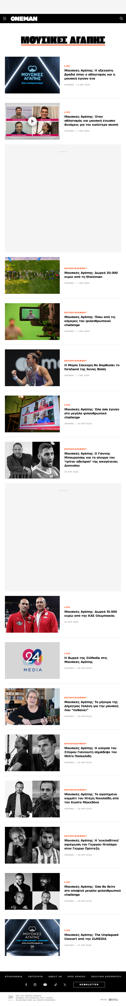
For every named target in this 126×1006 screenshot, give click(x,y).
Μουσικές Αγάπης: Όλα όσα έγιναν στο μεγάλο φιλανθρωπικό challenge (91, 413)
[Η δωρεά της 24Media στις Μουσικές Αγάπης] (32, 660)
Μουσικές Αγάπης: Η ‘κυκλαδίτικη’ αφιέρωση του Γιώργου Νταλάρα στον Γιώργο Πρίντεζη (91, 844)
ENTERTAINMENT (75, 268)
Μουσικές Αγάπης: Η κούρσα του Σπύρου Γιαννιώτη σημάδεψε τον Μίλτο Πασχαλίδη (90, 752)
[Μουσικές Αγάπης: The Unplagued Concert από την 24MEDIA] (32, 937)
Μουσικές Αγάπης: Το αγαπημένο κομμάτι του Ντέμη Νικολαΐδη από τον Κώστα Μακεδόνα (91, 798)
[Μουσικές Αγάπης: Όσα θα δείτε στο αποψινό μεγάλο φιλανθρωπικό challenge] (32, 891)
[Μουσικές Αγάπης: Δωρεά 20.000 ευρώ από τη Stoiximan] (32, 275)
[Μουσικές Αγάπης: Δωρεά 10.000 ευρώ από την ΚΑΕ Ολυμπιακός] (32, 614)
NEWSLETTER (89, 985)
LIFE (67, 66)
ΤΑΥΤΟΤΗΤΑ (35, 977)
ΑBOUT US (55, 977)
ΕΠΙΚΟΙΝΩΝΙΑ (13, 977)
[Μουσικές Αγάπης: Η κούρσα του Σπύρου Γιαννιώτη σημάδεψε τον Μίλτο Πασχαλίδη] (32, 752)
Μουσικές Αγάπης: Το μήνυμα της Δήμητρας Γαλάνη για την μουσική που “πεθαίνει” (91, 706)
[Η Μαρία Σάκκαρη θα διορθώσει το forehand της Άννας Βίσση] (32, 367)
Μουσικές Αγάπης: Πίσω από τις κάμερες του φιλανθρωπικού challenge (89, 321)
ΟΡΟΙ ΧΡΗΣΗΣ (77, 977)
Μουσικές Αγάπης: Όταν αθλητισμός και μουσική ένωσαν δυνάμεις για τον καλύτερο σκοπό (91, 120)
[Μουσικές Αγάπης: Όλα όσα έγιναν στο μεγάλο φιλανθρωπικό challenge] (32, 414)
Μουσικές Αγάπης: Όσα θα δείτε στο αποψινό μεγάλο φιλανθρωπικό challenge (92, 890)
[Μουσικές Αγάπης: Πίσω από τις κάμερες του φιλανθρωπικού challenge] (32, 321)
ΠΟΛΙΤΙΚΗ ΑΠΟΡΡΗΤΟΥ (106, 977)
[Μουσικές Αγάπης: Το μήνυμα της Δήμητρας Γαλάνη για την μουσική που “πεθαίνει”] (32, 706)
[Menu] (4, 18)
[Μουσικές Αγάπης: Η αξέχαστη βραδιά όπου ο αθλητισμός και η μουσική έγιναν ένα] (32, 75)
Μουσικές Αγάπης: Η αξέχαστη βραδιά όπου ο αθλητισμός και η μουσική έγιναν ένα (89, 74)
